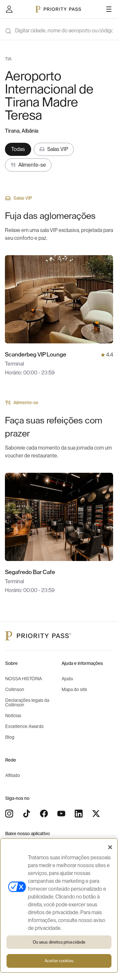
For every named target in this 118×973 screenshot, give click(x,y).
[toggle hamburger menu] (109, 9)
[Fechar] (110, 847)
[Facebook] (44, 813)
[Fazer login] (9, 9)
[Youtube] (61, 813)
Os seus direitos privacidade (59, 942)
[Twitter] (96, 813)
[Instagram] (9, 813)
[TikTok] (26, 813)
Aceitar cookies (59, 961)
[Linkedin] (79, 813)
